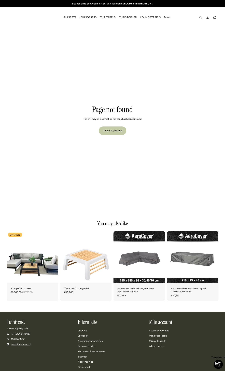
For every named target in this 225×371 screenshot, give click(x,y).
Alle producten (156, 346)
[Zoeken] (200, 17)
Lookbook (83, 335)
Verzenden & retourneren (91, 351)
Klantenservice (85, 361)
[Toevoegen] (160, 278)
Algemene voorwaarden (90, 341)
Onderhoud (84, 367)
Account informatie (159, 330)
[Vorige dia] (11, 257)
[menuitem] (167, 17)
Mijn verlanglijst (157, 341)
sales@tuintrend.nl (20, 344)
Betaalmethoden (86, 346)
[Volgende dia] (53, 257)
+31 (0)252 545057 (20, 333)
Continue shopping (112, 130)
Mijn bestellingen (158, 335)
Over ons (82, 330)
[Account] (207, 17)
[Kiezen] (53, 278)
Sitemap (82, 356)
